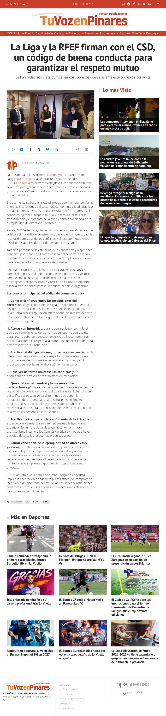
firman (36, 502)
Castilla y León (44, 33)
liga (27, 502)
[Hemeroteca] (158, 4)
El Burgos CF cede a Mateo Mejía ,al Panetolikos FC (81, 601)
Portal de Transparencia (71, 699)
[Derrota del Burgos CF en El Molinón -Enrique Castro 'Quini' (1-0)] (83, 538)
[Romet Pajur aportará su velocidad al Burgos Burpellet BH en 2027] (30, 633)
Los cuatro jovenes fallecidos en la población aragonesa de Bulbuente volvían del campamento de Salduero (125, 162)
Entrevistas (91, 33)
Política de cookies (69, 689)
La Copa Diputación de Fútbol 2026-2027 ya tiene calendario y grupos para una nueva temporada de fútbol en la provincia (134, 656)
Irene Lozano (48, 175)
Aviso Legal (65, 703)
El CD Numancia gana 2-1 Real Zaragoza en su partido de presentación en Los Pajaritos (131, 560)
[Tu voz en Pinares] (83, 19)
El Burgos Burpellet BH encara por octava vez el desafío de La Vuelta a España (82, 654)
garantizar (17, 502)
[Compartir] (124, 4)
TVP (9, 33)
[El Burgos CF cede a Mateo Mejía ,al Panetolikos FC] (83, 582)
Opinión (137, 33)
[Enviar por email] (86, 149)
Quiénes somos (67, 694)
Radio (17, 33)
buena (45, 502)
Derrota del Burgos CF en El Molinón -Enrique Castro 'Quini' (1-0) (82, 560)
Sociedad (75, 33)
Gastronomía (108, 33)
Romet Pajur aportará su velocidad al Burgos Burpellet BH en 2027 (30, 653)
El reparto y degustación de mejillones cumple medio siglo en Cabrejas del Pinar (128, 239)
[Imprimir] (78, 149)
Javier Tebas (24, 179)
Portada (29, 33)
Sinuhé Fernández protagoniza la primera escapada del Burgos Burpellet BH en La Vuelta (29, 560)
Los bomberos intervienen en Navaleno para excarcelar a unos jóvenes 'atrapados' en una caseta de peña (128, 124)
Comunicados (66, 708)
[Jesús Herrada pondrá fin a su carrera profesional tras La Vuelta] (30, 582)
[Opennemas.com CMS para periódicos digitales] (133, 688)
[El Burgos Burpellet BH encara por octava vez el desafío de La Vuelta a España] (83, 633)
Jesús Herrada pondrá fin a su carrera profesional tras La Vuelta (29, 601)
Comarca (59, 33)
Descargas (152, 33)
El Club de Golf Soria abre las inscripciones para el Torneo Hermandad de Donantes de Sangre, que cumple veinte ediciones (130, 607)
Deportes (125, 33)
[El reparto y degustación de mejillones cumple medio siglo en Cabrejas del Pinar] (129, 226)
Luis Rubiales (24, 183)
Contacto (64, 684)
